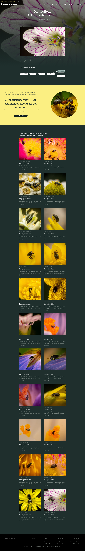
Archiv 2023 (47, 540)
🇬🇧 (80, 5)
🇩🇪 (78, 5)
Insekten (60, 540)
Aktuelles (76, 540)
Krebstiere (60, 542)
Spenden (71, 5)
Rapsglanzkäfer (23, 57)
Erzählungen (42, 5)
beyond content (76, 543)
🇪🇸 (83, 5)
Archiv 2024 (47, 542)
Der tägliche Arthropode (9, 1)
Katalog (58, 5)
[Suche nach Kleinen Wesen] (75, 5)
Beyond (64, 5)
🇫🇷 (82, 5)
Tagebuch (51, 5)
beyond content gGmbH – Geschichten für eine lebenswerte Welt (45, 546)
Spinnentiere (60, 543)
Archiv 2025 (47, 543)
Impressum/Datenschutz (76, 542)
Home (2, 1)
